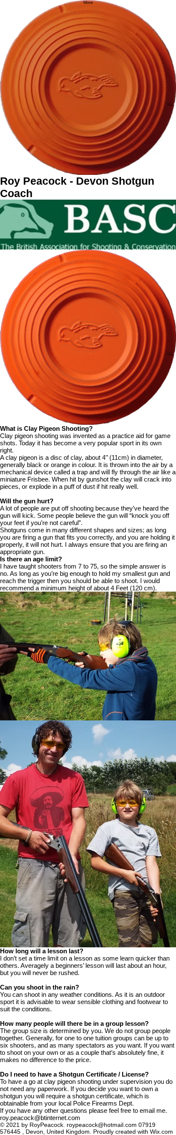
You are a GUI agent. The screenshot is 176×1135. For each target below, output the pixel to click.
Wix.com (161, 1131)
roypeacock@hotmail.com (102, 1124)
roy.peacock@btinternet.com (40, 1117)
